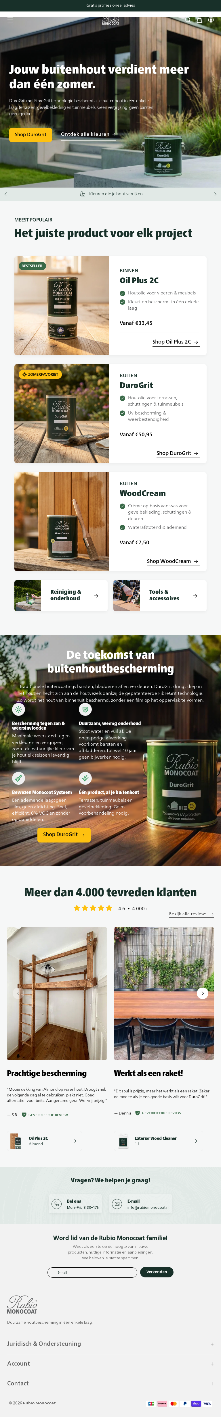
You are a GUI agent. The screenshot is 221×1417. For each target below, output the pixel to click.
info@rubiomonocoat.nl (148, 1207)
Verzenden (156, 1272)
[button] (10, 20)
